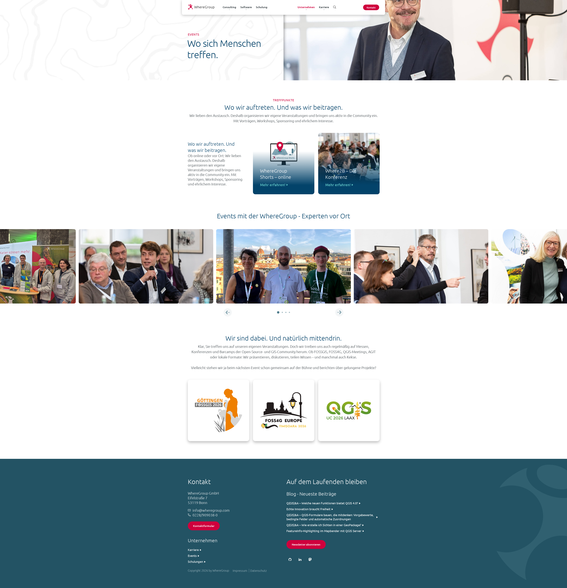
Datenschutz (258, 570)
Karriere (324, 7)
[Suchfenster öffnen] (334, 7)
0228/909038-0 (205, 515)
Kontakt (371, 7)
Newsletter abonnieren (306, 544)
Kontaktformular (203, 525)
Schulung (261, 7)
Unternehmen (306, 7)
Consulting (229, 7)
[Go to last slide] (228, 312)
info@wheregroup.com (211, 510)
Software (246, 7)
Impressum (240, 570)
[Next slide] (339, 312)
